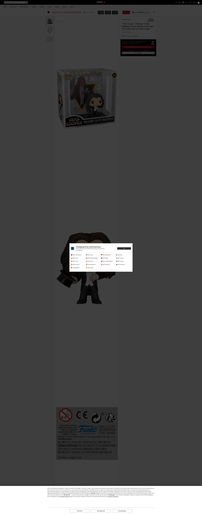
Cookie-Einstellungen (65, 496)
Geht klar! (79, 511)
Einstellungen (122, 511)
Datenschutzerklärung (113, 496)
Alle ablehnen (101, 511)
